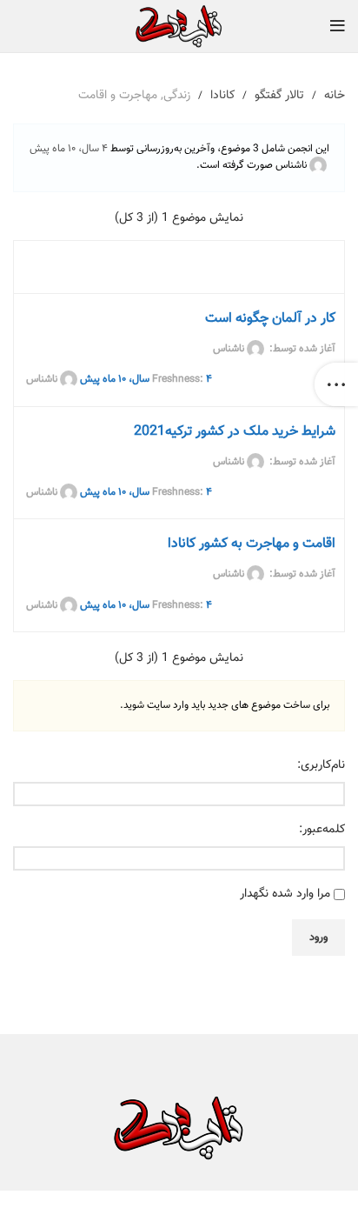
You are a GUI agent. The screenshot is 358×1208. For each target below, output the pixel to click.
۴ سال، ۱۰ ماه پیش (69, 149)
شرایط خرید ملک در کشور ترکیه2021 (234, 432)
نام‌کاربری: (321, 765)
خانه (334, 95)
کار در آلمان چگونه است (270, 319)
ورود (318, 937)
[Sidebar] (336, 384)
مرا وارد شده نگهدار (285, 894)
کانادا (222, 95)
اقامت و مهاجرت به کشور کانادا (251, 544)
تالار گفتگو (279, 95)
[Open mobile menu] (338, 26)
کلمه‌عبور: (322, 830)
